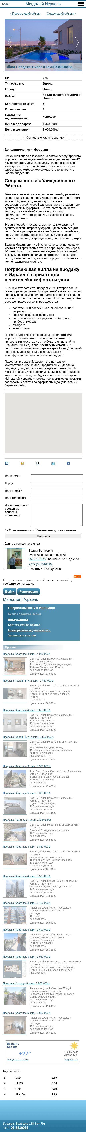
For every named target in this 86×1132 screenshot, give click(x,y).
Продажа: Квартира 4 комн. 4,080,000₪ (27, 654)
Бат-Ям (12, 1046)
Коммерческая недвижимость (29, 630)
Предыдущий (26, 13)
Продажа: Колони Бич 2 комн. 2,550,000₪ (28, 737)
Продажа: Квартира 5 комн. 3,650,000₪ (27, 1013)
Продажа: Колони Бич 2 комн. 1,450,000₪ (28, 680)
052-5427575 (37, 559)
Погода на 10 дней (17, 1059)
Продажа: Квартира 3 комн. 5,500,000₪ (27, 766)
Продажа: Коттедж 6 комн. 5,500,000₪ (26, 983)
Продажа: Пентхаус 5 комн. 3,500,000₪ (27, 820)
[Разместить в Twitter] (53, 463)
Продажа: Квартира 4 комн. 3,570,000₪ (27, 876)
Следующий (60, 13)
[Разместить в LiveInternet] (37, 463)
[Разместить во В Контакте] (6, 463)
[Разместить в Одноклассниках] (22, 463)
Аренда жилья (18, 619)
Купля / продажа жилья (24, 613)
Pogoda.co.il (71, 1059)
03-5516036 (19, 1128)
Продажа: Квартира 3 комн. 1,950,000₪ (27, 956)
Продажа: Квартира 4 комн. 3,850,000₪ (27, 846)
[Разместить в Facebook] (68, 463)
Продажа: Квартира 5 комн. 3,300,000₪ (27, 793)
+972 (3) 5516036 (40, 564)
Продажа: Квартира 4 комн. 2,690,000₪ (27, 929)
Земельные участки (22, 635)
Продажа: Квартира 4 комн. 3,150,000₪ (27, 903)
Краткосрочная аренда (24, 624)
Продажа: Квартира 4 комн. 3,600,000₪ (27, 710)
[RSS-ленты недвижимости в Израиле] (77, 576)
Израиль (13, 1043)
